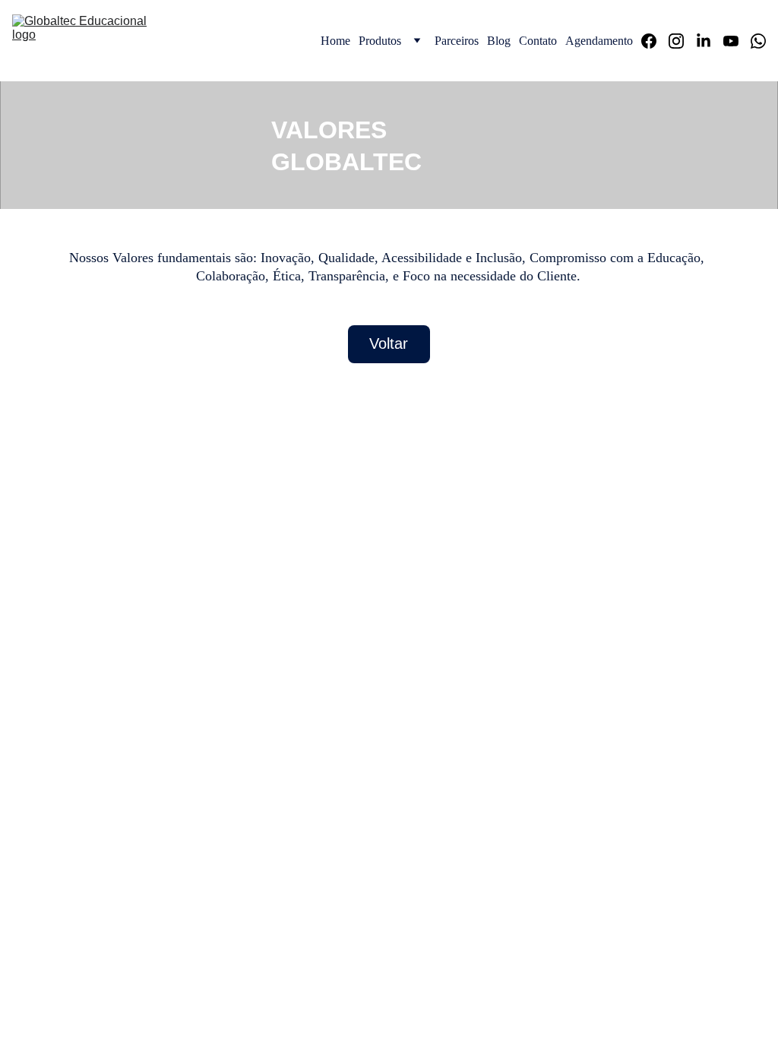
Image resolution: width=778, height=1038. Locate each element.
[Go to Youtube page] (737, 41)
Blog (499, 40)
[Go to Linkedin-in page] (709, 41)
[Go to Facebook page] (655, 41)
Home (335, 40)
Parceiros (457, 40)
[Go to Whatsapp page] (758, 41)
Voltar (388, 343)
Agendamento (599, 40)
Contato (538, 40)
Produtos (380, 40)
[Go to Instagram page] (682, 41)
